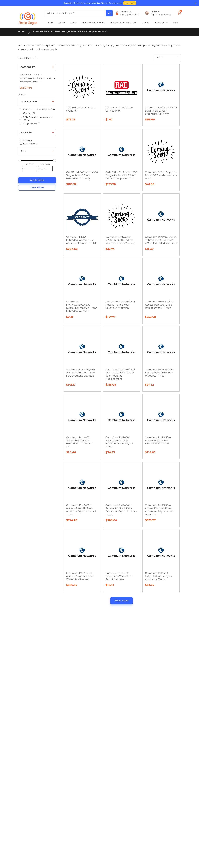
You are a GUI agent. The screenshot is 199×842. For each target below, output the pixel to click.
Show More (26, 87)
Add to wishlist (83, 74)
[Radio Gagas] (28, 17)
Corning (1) (29, 113)
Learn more (129, 3)
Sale (175, 22)
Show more (121, 600)
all (49, 22)
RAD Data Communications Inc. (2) (38, 118)
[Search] (109, 13)
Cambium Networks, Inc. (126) (39, 109)
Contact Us (161, 22)
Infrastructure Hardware (123, 22)
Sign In (154, 14)
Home (21, 31)
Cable (62, 22)
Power (145, 22)
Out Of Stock (30, 143)
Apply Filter (37, 180)
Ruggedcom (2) (31, 123)
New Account (165, 14)
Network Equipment (93, 22)
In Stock (27, 140)
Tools (73, 22)
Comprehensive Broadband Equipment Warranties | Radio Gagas (70, 31)
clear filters (37, 187)
